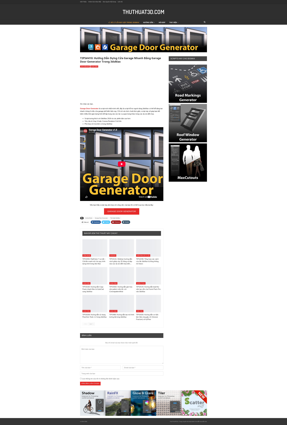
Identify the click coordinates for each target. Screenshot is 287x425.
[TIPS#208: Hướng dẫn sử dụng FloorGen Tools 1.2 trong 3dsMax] (94, 303)
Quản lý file (141, 283)
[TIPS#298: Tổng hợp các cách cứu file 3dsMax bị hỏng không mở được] (148, 248)
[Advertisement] (121, 85)
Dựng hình (94, 66)
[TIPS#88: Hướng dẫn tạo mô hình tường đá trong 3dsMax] (121, 303)
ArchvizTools (88, 218)
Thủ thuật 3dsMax (115, 218)
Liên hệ (120, 2)
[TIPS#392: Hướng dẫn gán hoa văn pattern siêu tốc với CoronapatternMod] (121, 275)
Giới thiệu (83, 2)
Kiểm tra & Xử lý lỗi (143, 255)
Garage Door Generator (121, 211)
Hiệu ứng (140, 311)
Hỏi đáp (162, 22)
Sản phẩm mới (85, 66)
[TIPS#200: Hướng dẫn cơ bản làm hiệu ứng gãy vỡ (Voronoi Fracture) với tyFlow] (148, 303)
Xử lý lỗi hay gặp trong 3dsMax (125, 22)
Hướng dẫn (148, 22)
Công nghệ (86, 255)
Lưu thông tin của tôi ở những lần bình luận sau (100, 379)
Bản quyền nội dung (109, 2)
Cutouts (112, 255)
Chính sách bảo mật (94, 2)
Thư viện (173, 22)
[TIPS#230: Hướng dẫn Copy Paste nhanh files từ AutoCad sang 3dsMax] (94, 275)
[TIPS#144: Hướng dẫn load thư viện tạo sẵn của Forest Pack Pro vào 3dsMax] (148, 275)
